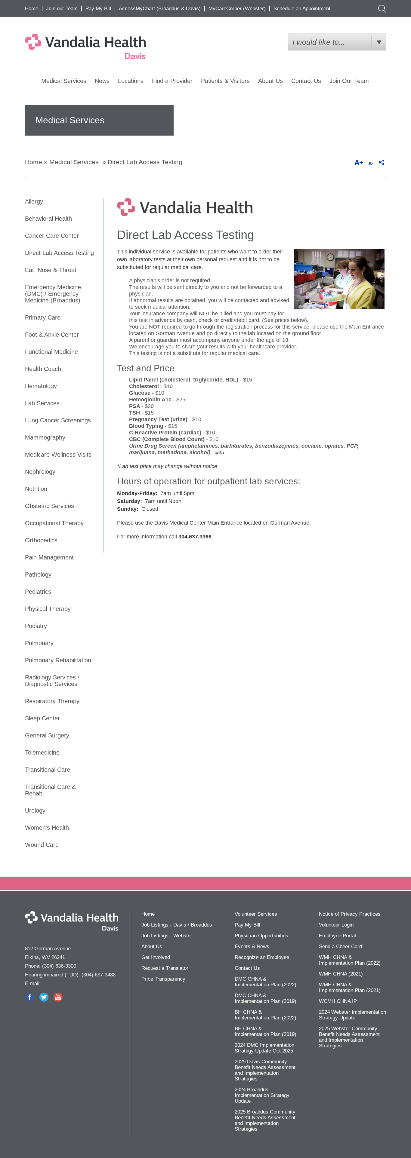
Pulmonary (39, 643)
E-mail (32, 983)
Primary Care (42, 317)
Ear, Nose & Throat (50, 270)
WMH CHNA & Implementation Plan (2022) (350, 960)
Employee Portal (337, 936)
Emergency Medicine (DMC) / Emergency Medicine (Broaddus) (53, 294)
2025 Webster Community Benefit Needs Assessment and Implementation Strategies (349, 1037)
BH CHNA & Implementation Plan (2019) (265, 1031)
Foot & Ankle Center (52, 334)
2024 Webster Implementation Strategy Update (352, 1015)
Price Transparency (163, 979)
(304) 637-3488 (99, 975)
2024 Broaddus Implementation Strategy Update (262, 1095)
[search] (380, 8)
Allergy (34, 201)
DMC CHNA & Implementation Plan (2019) (265, 998)
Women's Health (47, 827)
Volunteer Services (256, 914)
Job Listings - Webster (166, 936)
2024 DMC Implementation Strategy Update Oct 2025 (264, 1048)
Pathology (38, 574)
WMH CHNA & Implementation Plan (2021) (350, 987)
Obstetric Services (49, 506)
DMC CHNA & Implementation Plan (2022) (265, 982)
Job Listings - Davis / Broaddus (176, 925)
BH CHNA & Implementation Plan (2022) (265, 1015)
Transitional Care (47, 769)
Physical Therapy (48, 608)
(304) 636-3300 (59, 966)
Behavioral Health (48, 218)
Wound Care (42, 844)
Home (31, 8)
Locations (131, 81)
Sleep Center (42, 718)
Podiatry (36, 626)
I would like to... (318, 42)
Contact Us (306, 81)
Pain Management (49, 557)
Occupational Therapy (54, 523)
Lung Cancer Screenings (58, 420)
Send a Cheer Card (340, 946)
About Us (270, 81)
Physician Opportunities (261, 936)
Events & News (252, 946)
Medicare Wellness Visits (58, 454)
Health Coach (43, 369)
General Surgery (47, 735)
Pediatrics (38, 591)
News (102, 81)
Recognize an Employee (262, 957)
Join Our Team (349, 81)
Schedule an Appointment (301, 8)
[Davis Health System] (99, 46)
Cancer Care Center (52, 235)
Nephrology (40, 471)
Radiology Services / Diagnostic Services (52, 680)
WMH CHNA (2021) (341, 974)
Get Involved (155, 957)
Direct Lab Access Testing (145, 161)
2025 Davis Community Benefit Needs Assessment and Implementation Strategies (265, 1070)
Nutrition (36, 489)
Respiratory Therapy (52, 701)
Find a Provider (172, 81)
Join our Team (62, 8)
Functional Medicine (51, 351)
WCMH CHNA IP (338, 1001)
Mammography (45, 437)
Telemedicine (42, 752)
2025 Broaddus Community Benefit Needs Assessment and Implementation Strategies (265, 1120)
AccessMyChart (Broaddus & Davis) (160, 8)
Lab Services (42, 403)
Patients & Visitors (225, 81)
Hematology (41, 386)
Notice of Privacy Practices (350, 914)
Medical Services (63, 81)
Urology (35, 810)
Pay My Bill (98, 8)
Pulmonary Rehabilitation (58, 660)
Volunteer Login (336, 925)
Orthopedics (41, 540)
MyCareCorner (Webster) (237, 8)
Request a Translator (164, 968)
